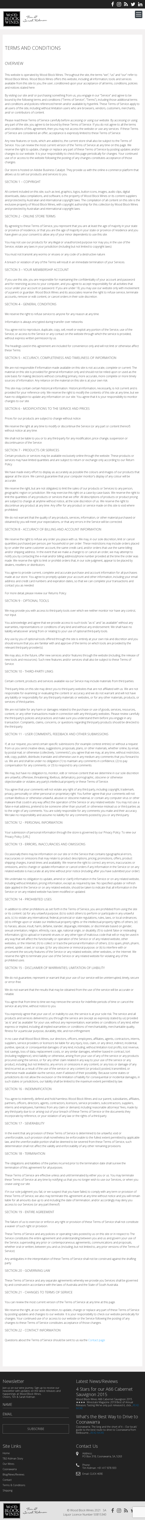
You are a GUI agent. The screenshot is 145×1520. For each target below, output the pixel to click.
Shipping (7, 1490)
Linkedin (140, 4)
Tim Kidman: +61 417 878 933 (99, 1468)
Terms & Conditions (14, 1485)
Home (6, 1453)
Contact (7, 1479)
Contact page (96, 1340)
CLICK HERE (96, 1473)
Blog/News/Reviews (13, 1474)
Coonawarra (10, 1469)
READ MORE (97, 1432)
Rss (126, 4)
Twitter (133, 4)
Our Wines (8, 1463)
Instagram (119, 4)
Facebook (112, 4)
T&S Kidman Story (13, 1458)
